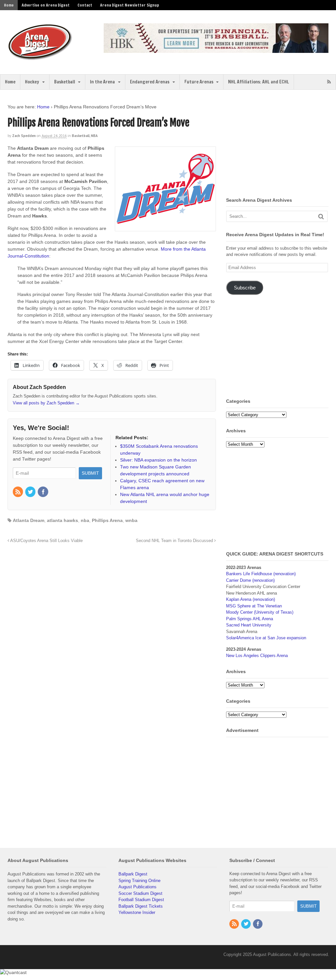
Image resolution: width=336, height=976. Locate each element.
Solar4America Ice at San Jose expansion (266, 637)
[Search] (321, 216)
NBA (94, 135)
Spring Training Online (139, 880)
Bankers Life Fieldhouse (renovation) (261, 573)
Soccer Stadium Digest (140, 893)
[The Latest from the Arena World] (40, 57)
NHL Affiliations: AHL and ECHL (258, 82)
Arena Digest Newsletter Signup (129, 5)
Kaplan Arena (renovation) (250, 599)
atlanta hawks (62, 520)
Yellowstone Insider (136, 912)
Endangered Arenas (149, 82)
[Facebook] (43, 492)
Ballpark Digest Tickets (140, 906)
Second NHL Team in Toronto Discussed (175, 540)
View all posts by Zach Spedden (46, 402)
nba (85, 520)
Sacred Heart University (248, 625)
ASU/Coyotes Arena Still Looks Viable (46, 540)
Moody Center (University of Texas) (259, 612)
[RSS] (18, 492)
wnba (131, 520)
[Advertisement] (281, 144)
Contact (84, 5)
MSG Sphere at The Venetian (254, 605)
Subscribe (245, 287)
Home (9, 5)
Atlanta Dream (28, 520)
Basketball (64, 82)
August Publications (137, 886)
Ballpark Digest (132, 874)
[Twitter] (30, 492)
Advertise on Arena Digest (46, 5)
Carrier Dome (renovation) (250, 580)
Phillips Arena (107, 520)
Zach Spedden (24, 135)
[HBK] (216, 49)
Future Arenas (198, 82)
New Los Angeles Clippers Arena (257, 655)
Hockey (32, 82)
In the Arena (102, 82)
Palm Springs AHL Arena (249, 618)
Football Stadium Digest (141, 899)
